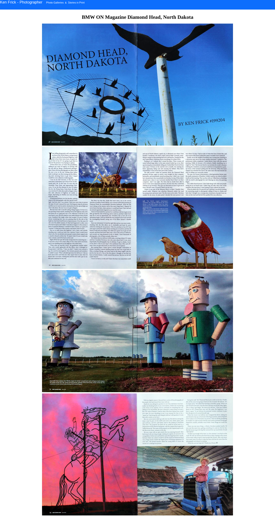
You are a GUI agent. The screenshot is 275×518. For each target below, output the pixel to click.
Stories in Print (76, 2)
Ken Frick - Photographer (21, 2)
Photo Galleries (55, 2)
